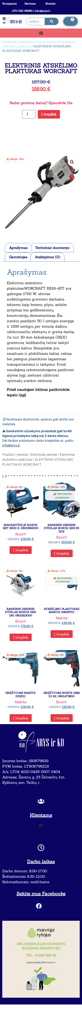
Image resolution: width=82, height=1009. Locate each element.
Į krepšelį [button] (20, 550)
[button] (72, 162)
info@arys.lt (11, 445)
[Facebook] (38, 906)
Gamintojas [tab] (18, 257)
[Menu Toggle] (41, 33)
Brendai (51, 3)
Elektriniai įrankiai (44, 42)
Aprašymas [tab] (18, 248)
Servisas (30, 3)
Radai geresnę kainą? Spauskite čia (41, 102)
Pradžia (7, 42)
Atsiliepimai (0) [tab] (47, 257)
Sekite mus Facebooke (41, 893)
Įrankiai (22, 42)
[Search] (51, 21)
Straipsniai (9, 3)
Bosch (20, 534)
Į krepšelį (48, 114)
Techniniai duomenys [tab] (52, 248)
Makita (61, 618)
